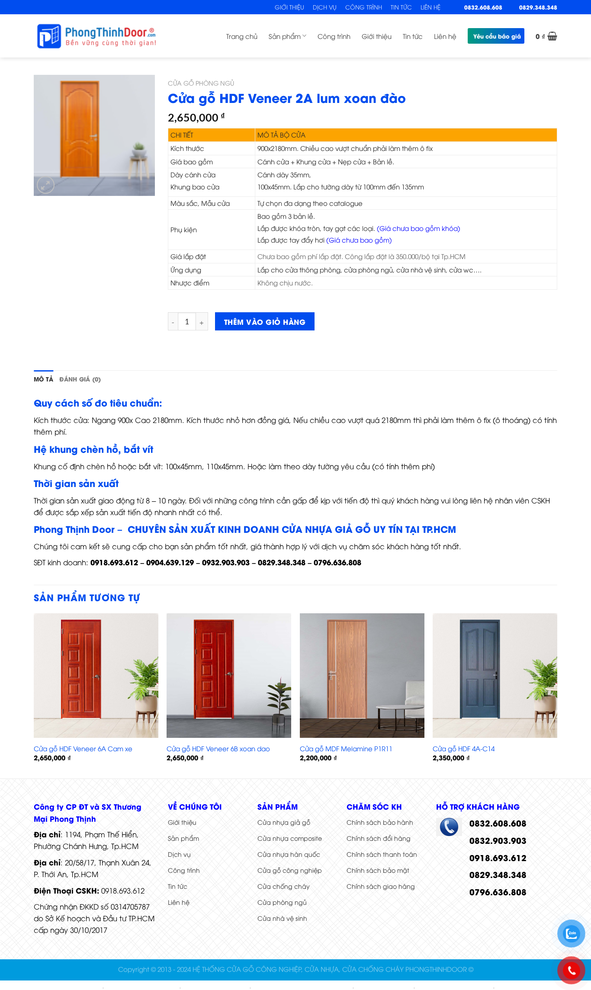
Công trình (363, 7)
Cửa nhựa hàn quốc (288, 854)
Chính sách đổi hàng (379, 838)
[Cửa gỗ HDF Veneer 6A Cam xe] (96, 675)
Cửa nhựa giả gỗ (283, 822)
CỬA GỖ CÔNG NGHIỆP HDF (454, 986)
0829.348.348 (538, 7)
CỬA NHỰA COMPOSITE (70, 986)
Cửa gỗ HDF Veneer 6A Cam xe (83, 748)
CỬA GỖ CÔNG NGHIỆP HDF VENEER (302, 986)
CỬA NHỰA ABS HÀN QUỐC (142, 986)
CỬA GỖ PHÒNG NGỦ (201, 83)
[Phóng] (46, 185)
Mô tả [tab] (43, 379)
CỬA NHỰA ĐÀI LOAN (384, 986)
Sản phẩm (285, 36)
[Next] (556, 695)
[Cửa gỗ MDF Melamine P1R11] (362, 675)
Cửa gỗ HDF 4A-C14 (464, 748)
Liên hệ (430, 7)
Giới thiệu (289, 7)
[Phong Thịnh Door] (96, 36)
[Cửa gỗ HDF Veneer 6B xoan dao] (229, 675)
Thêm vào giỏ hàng (264, 321)
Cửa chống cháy (283, 886)
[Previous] (34, 695)
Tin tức (401, 7)
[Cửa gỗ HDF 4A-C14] (495, 675)
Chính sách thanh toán (382, 854)
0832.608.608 (483, 7)
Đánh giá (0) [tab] (80, 379)
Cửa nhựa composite (289, 838)
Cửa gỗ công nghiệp (289, 870)
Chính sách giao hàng (381, 886)
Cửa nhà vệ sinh (282, 918)
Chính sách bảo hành (380, 822)
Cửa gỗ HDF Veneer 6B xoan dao (218, 748)
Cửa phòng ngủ (282, 902)
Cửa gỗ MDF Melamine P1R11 (346, 748)
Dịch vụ (325, 7)
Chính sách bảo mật (378, 870)
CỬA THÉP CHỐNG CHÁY (216, 986)
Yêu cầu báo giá (497, 36)
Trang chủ (241, 36)
